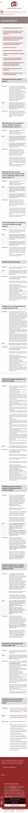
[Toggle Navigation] (1, 2)
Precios (11, 14)
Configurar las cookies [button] (14, 805)
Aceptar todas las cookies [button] (15, 799)
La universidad (8, 11)
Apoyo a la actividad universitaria (12, 13)
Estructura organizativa (16, 11)
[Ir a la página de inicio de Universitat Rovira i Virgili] (14, 5)
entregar (23, 164)
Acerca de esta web (20, 810)
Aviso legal (18, 809)
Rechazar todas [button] (15, 802)
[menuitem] (2, 779)
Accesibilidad (11, 810)
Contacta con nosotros (9, 767)
